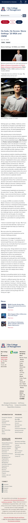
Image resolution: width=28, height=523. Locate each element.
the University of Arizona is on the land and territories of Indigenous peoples (14, 500)
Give (12, 22)
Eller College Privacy (7, 405)
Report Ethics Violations (14, 407)
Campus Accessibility (20, 405)
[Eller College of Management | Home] (14, 9)
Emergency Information (10, 403)
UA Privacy (21, 403)
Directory (5, 22)
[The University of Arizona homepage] (9, 2)
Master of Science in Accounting (10, 65)
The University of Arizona (14, 521)
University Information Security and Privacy (14, 517)
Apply (19, 22)
